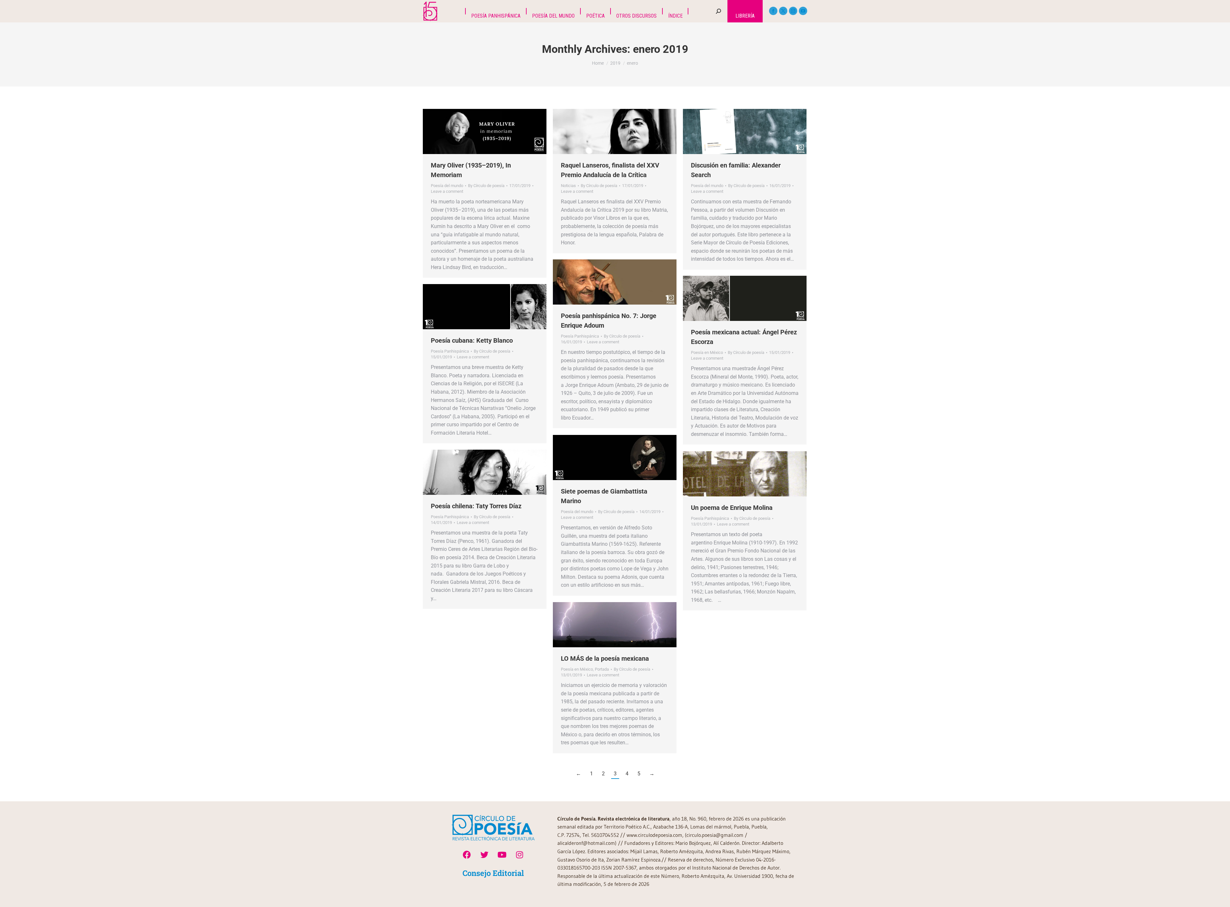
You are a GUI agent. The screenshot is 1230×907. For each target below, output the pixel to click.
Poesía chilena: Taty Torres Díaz (476, 506)
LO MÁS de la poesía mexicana (605, 658)
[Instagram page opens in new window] (793, 11)
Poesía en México (707, 352)
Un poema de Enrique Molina (732, 507)
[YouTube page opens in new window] (803, 11)
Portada (602, 669)
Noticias (568, 185)
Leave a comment (447, 191)
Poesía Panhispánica (580, 336)
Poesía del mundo (447, 185)
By (486, 185)
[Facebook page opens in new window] (773, 11)
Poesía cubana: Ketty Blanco (472, 340)
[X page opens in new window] (783, 11)
